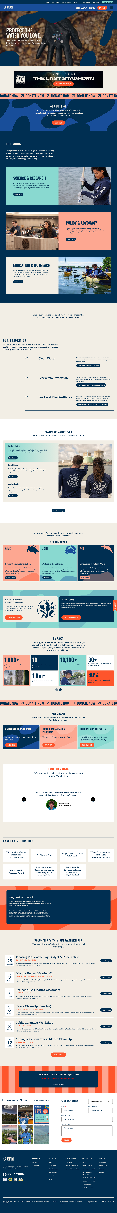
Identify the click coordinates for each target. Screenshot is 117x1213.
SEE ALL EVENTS (58, 1055)
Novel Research (53, 1169)
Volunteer (47, 578)
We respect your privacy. (58, 1084)
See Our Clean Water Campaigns (88, 365)
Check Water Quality (71, 617)
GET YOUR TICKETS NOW (63, 83)
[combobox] (100, 1101)
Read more (12, 458)
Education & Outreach (88, 1181)
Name (63, 1106)
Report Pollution (108, 2)
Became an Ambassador (89, 1169)
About (47, 2)
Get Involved (35, 1162)
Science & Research (87, 1184)
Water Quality (86, 2)
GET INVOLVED (81, 7)
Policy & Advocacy (87, 1188)
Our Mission (55, 2)
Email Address (93, 1106)
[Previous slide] (24, 799)
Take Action (96, 2)
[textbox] (99, 1101)
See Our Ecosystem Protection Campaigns (91, 385)
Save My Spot (106, 961)
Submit (66, 1140)
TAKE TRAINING (87, 745)
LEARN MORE (58, 123)
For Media (52, 1175)
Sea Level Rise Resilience (72, 1169)
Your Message (66, 1124)
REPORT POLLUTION (14, 617)
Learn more (18, 194)
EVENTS (92, 7)
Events (84, 1162)
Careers (101, 1172)
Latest (50, 1179)
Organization (65, 1115)
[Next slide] (60, 689)
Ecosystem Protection (72, 1165)
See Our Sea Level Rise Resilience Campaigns (92, 404)
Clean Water (69, 1162)
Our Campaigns (66, 2)
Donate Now (10, 578)
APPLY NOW (11, 745)
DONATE (102, 7)
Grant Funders (53, 1172)
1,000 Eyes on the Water (89, 1177)
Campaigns (102, 1162)
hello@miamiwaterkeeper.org (44, 1201)
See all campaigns (58, 511)
